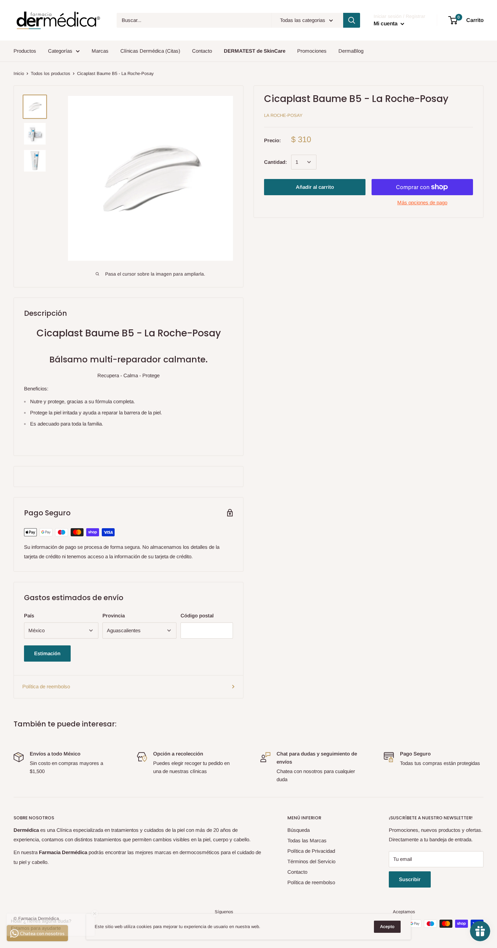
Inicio (19, 73)
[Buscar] (351, 20)
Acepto (387, 926)
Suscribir (410, 879)
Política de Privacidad (311, 851)
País (29, 615)
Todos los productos (50, 73)
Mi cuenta (386, 23)
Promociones (312, 51)
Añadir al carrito (315, 187)
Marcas (100, 51)
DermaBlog (350, 51)
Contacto (202, 51)
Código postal (197, 615)
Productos (25, 51)
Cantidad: (275, 162)
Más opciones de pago (422, 202)
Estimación (47, 653)
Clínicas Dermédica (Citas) (150, 51)
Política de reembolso (46, 686)
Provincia (113, 615)
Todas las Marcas (307, 840)
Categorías (60, 51)
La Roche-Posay (283, 115)
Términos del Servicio (311, 861)
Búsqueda (298, 830)
